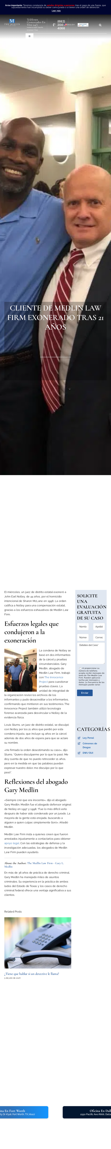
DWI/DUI (88, 753)
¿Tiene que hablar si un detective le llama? (31, 974)
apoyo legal (11, 843)
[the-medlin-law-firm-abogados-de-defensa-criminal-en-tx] (12, 20)
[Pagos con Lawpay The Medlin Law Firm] (83, 24)
